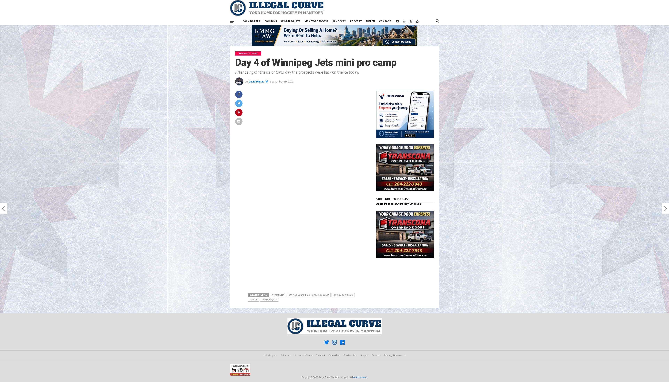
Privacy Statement (395, 355)
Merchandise (350, 355)
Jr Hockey (339, 21)
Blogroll (364, 355)
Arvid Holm (278, 295)
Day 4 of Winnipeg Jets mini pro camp (309, 295)
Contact (385, 21)
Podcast (356, 21)
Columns (270, 21)
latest (253, 299)
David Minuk (256, 81)
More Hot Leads (360, 377)
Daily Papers (251, 21)
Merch (370, 21)
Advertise (334, 355)
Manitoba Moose (316, 21)
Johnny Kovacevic (343, 295)
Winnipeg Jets (290, 21)
